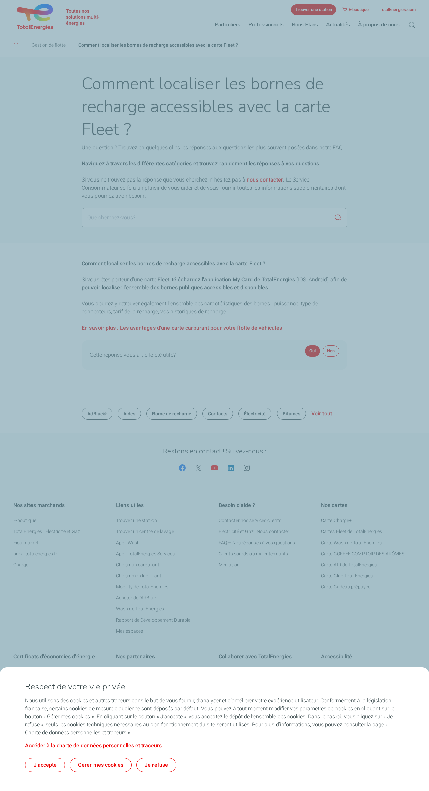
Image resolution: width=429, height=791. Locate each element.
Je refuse (156, 765)
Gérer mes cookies (100, 765)
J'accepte (45, 765)
